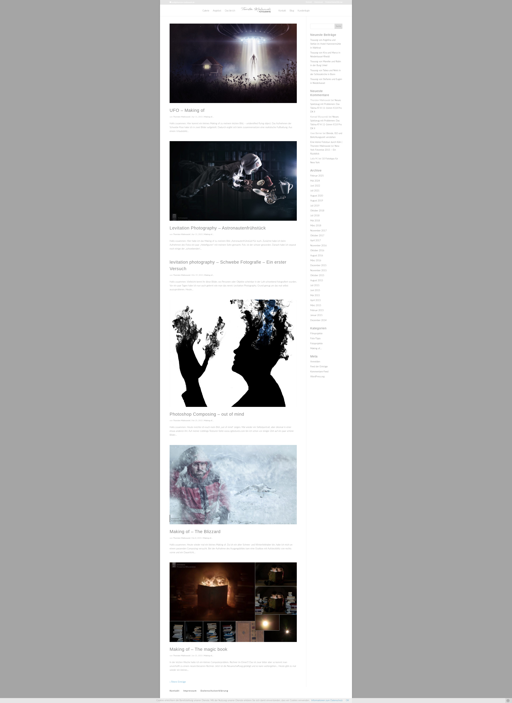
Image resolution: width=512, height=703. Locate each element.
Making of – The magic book (198, 649)
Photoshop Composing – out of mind (207, 414)
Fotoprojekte (316, 343)
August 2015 (316, 280)
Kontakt (309, 2)
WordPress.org (317, 376)
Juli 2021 (314, 191)
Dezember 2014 (318, 320)
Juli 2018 (314, 215)
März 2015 (315, 305)
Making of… (316, 348)
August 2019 (316, 201)
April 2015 (315, 300)
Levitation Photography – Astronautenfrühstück (218, 227)
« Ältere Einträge (178, 682)
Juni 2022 (315, 186)
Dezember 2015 (318, 265)
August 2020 (316, 196)
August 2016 (316, 255)
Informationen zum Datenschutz (327, 700)
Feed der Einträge (319, 366)
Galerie (205, 11)
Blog (292, 11)
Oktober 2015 (317, 275)
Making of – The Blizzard (195, 531)
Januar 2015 (316, 315)
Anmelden (315, 361)
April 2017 (315, 240)
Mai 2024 (315, 181)
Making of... (208, 117)
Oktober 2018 (317, 211)
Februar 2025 (317, 176)
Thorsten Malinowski (181, 117)
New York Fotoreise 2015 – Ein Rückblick (324, 150)
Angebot (217, 11)
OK (347, 700)
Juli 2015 (314, 285)
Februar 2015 (317, 310)
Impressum (318, 2)
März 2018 (315, 225)
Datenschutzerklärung (333, 2)
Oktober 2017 (317, 235)
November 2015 (318, 270)
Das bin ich (230, 11)
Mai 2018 (315, 220)
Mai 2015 (315, 295)
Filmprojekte (316, 333)
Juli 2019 (314, 206)
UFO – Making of (187, 110)
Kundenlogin (304, 11)
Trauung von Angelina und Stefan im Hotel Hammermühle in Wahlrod (325, 44)
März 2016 (315, 260)
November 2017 (318, 230)
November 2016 (318, 245)
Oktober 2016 (317, 250)
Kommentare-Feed (319, 371)
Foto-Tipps (315, 338)
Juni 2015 (315, 290)
